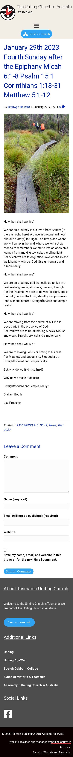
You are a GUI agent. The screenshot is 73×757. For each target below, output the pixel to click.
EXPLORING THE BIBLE (32, 425)
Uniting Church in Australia (40, 608)
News (52, 425)
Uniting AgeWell (15, 660)
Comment (11, 456)
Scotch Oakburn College (21, 668)
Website (9, 532)
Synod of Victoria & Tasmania (24, 677)
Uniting (9, 652)
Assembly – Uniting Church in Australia (31, 685)
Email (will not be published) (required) (31, 516)
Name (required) (15, 499)
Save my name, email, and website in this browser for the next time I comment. (32, 557)
